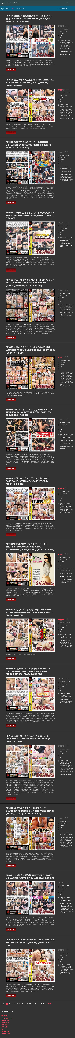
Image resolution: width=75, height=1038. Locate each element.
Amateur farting (64, 237)
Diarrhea (68, 836)
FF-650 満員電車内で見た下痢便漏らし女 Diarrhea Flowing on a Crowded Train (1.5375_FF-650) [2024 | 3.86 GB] (30, 811)
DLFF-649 (67, 897)
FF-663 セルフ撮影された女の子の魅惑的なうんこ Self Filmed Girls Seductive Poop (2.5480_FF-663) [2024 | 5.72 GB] (30, 283)
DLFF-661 (62, 239)
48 (35, 1003)
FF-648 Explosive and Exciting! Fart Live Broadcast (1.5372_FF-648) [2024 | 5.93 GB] (30, 943)
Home (8, 2)
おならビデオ (65, 911)
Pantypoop (63, 846)
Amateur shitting (64, 304)
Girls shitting (66, 110)
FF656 (69, 696)
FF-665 (65, 109)
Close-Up (70, 237)
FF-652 (62, 763)
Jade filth (62, 243)
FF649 (69, 900)
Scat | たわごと (63, 31)
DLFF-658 (62, 434)
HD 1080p (67, 48)
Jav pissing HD (64, 179)
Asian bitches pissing (65, 168)
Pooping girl (68, 381)
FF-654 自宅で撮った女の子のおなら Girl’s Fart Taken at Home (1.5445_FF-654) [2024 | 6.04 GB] (27, 481)
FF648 (69, 967)
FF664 (62, 43)
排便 (68, 774)
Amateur (62, 104)
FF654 (69, 506)
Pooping (66, 315)
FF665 (69, 109)
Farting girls (63, 107)
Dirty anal (62, 837)
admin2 (62, 33)
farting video (63, 240)
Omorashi (68, 53)
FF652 (66, 763)
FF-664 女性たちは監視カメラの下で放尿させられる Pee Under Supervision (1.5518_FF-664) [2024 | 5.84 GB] (29, 19)
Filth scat (67, 309)
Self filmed (63, 382)
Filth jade (69, 242)
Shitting (70, 315)
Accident (62, 40)
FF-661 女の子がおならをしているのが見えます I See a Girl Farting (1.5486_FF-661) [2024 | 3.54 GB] (30, 215)
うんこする (65, 384)
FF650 (64, 839)
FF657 (66, 639)
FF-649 (65, 900)
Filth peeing (70, 43)
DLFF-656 (67, 693)
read (20, 8)
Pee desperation (64, 54)
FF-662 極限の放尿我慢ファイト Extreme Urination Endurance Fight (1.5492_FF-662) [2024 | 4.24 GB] (29, 145)
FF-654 (65, 506)
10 (30, 1003)
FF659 (66, 375)
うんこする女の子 (64, 771)
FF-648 (65, 967)
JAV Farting (67, 245)
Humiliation (66, 112)
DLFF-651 (68, 570)
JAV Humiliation (64, 443)
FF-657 (62, 639)
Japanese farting (64, 905)
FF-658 (67, 434)
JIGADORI (62, 579)
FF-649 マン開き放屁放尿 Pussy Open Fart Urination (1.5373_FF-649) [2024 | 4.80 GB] (30, 876)
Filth (65, 43)
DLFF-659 (69, 373)
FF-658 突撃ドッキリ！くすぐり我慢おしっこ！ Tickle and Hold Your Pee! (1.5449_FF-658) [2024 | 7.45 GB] (29, 412)
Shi (67, 846)
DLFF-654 (67, 503)
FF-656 (65, 696)
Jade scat (64, 113)
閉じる (70, 512)
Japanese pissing (64, 51)
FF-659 (62, 375)
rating (16, 8)
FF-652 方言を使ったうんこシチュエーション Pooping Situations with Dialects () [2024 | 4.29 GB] (28, 739)
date (13, 8)
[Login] (71, 3)
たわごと (66, 385)
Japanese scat (67, 115)
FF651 (61, 573)
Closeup (67, 104)
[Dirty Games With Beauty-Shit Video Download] (3, 3)
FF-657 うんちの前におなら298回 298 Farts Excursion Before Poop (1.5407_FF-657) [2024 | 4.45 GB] (29, 612)
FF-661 (69, 240)
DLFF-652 (69, 762)
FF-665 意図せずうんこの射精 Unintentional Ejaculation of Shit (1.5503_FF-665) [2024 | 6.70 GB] (30, 83)
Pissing (71, 446)
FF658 (71, 434)
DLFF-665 (69, 106)
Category (15, 2)
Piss (70, 54)
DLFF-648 (67, 964)
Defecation (63, 106)
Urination (62, 448)
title (24, 8)
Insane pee (66, 176)
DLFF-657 (69, 637)
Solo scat (62, 317)
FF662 (64, 171)
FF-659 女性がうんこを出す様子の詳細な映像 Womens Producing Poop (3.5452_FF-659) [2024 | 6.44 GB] (30, 350)
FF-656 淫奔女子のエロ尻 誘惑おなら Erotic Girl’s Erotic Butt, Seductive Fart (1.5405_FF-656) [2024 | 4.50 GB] (28, 671)
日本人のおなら (65, 512)
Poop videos (69, 118)
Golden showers (64, 174)
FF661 (61, 242)
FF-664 (71, 42)
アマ (70, 385)
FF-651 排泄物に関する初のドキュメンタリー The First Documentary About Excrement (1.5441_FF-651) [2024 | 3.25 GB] (30, 547)
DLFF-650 (68, 837)
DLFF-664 (66, 42)
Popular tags (62, 8)
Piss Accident (63, 56)
